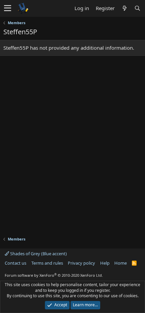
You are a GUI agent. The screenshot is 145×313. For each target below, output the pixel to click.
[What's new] (124, 8)
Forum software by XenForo (54, 275)
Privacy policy (81, 263)
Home (120, 263)
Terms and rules (47, 263)
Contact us (15, 263)
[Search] (137, 8)
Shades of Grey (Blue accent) (38, 254)
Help (105, 263)
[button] (7, 8)
